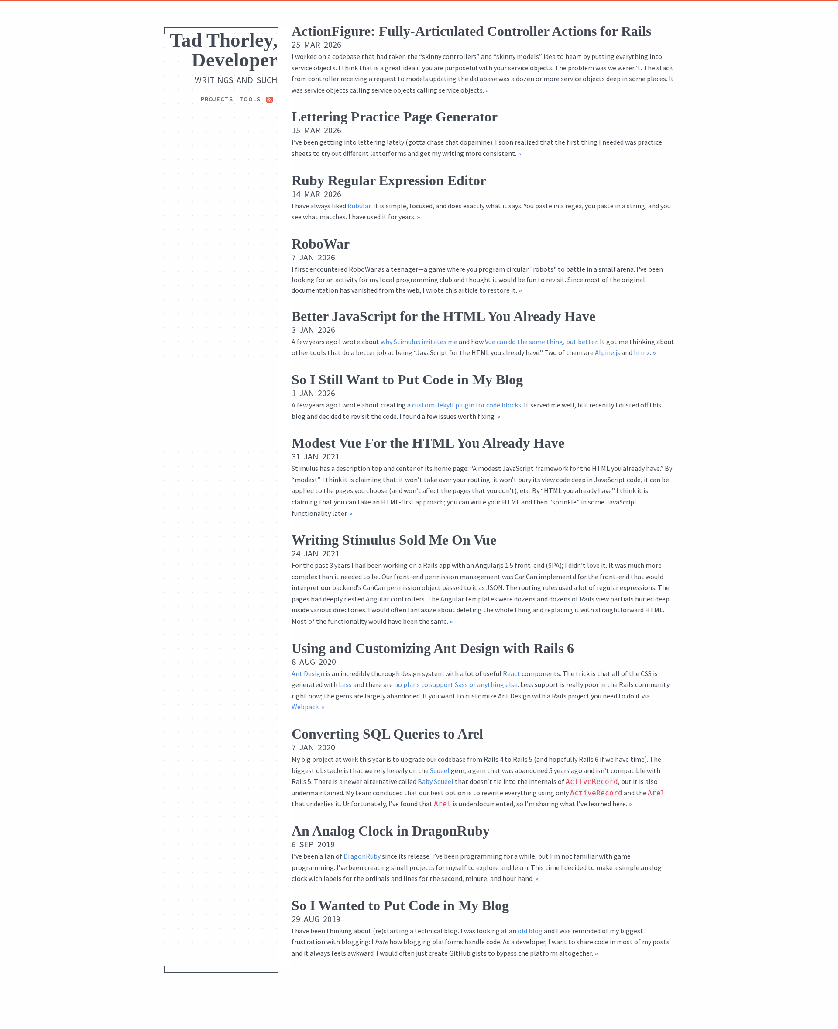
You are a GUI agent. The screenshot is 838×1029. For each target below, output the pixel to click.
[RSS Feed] (269, 99)
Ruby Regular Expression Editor (389, 180)
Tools (250, 99)
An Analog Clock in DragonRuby (391, 831)
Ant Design (308, 673)
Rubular (359, 205)
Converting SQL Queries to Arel (387, 734)
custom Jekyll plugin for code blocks (466, 405)
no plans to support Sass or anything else (456, 684)
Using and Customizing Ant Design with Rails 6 (433, 648)
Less (345, 684)
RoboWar (321, 244)
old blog (530, 930)
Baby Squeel (435, 781)
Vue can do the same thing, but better (541, 341)
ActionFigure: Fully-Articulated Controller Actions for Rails (471, 31)
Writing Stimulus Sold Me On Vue (394, 540)
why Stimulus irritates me (419, 341)
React (511, 673)
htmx (642, 352)
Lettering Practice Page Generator (395, 116)
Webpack (305, 706)
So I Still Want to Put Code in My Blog (407, 379)
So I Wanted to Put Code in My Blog (400, 905)
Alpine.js (607, 352)
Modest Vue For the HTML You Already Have (428, 443)
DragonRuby (362, 856)
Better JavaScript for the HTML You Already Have (443, 316)
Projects (217, 99)
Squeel (440, 770)
